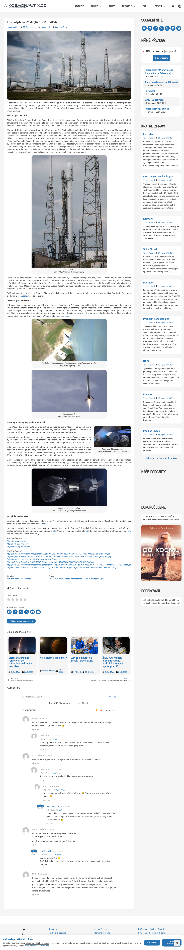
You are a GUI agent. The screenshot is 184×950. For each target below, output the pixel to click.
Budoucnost (25, 579)
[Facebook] (149, 28)
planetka (95, 579)
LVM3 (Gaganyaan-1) (155, 100)
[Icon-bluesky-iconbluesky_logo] (178, 28)
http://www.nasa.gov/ (16, 541)
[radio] (8, 600)
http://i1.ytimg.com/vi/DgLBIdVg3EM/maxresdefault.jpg (31, 559)
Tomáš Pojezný (149, 138)
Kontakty (53, 929)
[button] (173, 6)
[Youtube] (144, 28)
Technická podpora (57, 933)
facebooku (22, 296)
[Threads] (167, 28)
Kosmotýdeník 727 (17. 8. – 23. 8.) (113, 659)
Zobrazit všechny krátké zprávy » (161, 458)
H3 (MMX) (149, 91)
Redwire (147, 394)
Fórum (145, 6)
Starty (112, 6)
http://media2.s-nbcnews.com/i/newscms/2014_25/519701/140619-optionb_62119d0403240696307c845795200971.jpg (61, 567)
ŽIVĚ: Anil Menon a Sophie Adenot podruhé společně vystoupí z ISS (81, 662)
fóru (129, 531)
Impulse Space (151, 430)
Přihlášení (111, 697)
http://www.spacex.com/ (18, 544)
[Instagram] (155, 28)
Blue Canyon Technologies (158, 176)
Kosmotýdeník (77, 579)
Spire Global (150, 249)
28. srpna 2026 (164, 138)
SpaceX (103, 579)
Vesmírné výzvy (100, 929)
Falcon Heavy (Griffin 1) (156, 108)
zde (66, 316)
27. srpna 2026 (164, 253)
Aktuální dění (13, 579)
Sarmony (148, 218)
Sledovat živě (161, 58)
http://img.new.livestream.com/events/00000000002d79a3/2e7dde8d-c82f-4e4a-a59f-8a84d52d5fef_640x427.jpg (58, 554)
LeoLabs (148, 134)
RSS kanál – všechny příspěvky (151, 929)
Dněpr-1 (52, 579)
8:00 (171, 222)
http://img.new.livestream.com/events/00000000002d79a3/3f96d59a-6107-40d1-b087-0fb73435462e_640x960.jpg (59, 556)
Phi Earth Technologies (156, 318)
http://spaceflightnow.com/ (19, 546)
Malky (55, 739)
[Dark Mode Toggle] (177, 943)
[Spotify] (172, 28)
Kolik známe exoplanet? (22, 657)
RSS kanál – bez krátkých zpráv (152, 933)
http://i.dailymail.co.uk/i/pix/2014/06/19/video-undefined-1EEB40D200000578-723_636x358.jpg (50, 562)
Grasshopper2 (63, 579)
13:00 (172, 138)
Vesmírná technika (102, 933)
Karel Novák (57, 855)
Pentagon (148, 282)
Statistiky (79, 6)
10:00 (172, 180)
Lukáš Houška (12, 27)
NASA (146, 361)
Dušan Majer (60, 790)
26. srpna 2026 (164, 365)
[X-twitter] (161, 28)
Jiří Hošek (56, 773)
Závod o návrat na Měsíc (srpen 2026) (51, 659)
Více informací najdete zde (37, 946)
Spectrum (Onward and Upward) (161, 82)
